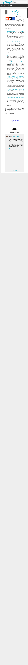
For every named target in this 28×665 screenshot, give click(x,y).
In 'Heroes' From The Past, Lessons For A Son (15, 90)
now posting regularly (14, 12)
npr (16, 126)
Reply (10, 148)
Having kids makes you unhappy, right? (15, 54)
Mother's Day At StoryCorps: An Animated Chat (15, 42)
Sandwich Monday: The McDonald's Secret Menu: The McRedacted (15, 77)
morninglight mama (20, 125)
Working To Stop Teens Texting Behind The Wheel (15, 62)
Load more (15, 170)
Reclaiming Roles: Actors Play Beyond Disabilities (15, 98)
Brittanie (10, 136)
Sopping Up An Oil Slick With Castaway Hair (15, 32)
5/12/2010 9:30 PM (16, 136)
